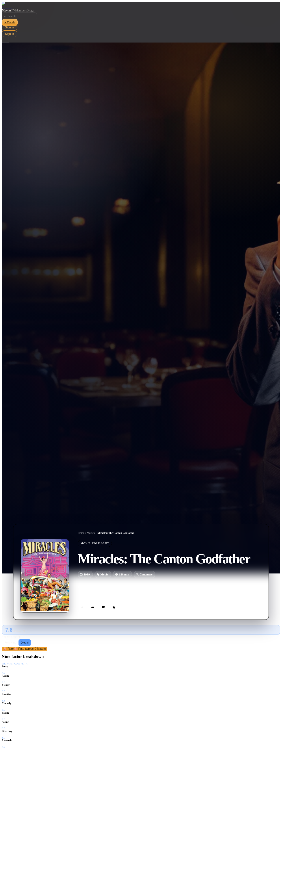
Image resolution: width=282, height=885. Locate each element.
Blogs (30, 10)
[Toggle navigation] (5, 40)
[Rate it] (113, 607)
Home (81, 532)
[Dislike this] (103, 607)
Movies (6, 10)
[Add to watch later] (82, 607)
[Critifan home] (141, 5)
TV (13, 10)
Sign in (9, 27)
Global (25, 642)
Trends (9, 22)
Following (10, 642)
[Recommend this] (92, 607)
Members (21, 10)
